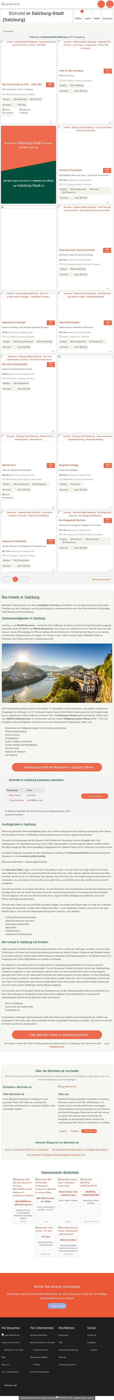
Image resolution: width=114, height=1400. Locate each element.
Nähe (97, 18)
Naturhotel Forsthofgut (13, 322)
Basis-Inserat (15, 795)
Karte (88, 18)
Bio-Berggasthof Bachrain (72, 520)
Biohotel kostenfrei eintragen (42, 1342)
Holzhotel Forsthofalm (70, 170)
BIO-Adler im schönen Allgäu (46, 1199)
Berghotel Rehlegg (68, 465)
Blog (4, 1357)
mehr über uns (90, 1131)
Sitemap (62, 1357)
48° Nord (46, 1237)
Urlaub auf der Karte (11, 1342)
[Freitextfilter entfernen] (101, 4)
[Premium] (108, 1175)
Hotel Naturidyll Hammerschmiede (77, 250)
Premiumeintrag (17, 800)
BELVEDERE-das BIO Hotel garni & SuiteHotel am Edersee (23, 1203)
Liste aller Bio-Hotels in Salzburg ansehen (59, 1035)
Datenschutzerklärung (68, 1350)
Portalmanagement (67, 1364)
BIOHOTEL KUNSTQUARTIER (90, 1193)
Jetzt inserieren (96, 796)
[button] (7, 579)
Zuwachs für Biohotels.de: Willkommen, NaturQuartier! (27, 1150)
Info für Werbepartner (39, 1372)
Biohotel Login (10, 1385)
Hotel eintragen (58, 1306)
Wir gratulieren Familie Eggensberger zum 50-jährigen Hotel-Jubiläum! (80, 1150)
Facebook (75, 1131)
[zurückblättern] (8, 61)
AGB (61, 1342)
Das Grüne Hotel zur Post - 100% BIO (22, 84)
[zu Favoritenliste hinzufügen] (4, 43)
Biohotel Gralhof (68, 1240)
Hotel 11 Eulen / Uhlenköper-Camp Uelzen (68, 1194)
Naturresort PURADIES (14, 541)
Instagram (63, 1131)
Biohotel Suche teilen (101, 579)
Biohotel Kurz (9, 465)
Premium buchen (40, 1350)
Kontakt (36, 1364)
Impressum (64, 1335)
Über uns (6, 1364)
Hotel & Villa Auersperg (71, 70)
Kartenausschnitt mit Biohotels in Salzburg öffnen (59, 767)
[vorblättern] (49, 61)
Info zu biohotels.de (10, 1372)
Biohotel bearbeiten (38, 1335)
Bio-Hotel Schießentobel (14, 364)
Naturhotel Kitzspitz (69, 322)
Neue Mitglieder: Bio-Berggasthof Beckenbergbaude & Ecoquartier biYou (56, 1155)
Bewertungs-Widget (38, 1357)
